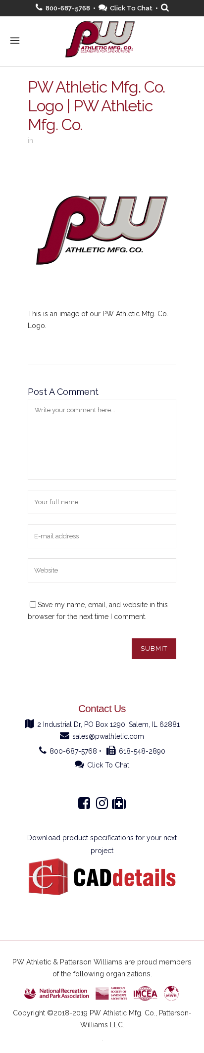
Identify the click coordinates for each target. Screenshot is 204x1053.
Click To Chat (131, 8)
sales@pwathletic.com (108, 736)
